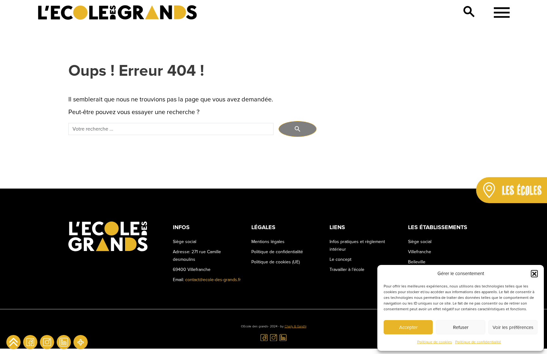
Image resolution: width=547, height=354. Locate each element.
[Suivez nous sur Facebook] (30, 342)
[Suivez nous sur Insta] (47, 342)
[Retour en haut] (13, 342)
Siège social (419, 241)
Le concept (340, 259)
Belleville (416, 262)
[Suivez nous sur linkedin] (64, 342)
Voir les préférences (513, 327)
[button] (534, 273)
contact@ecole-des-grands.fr (213, 279)
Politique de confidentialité (478, 342)
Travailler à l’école (347, 269)
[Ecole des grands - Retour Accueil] (117, 12)
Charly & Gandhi (295, 326)
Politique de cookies (434, 342)
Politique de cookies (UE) (275, 262)
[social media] (80, 342)
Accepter (408, 327)
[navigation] (499, 12)
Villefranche (419, 251)
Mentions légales (268, 241)
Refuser (460, 327)
